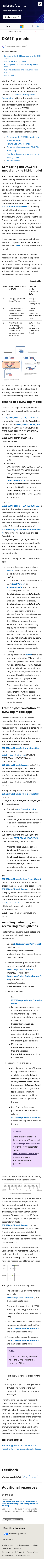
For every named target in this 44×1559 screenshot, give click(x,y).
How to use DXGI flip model (15, 61)
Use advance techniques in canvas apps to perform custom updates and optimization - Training (20, 1503)
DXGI (21, 31)
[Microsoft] (22, 26)
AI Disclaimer (7, 1545)
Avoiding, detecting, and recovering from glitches (21, 71)
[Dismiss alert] (40, 4)
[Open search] (32, 26)
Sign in (39, 26)
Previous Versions (23, 1545)
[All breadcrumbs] (4, 32)
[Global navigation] (2, 26)
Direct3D (12, 31)
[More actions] (40, 32)
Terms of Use (32, 1552)
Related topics (10, 75)
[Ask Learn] (36, 32)
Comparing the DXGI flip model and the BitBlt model (22, 57)
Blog (35, 1545)
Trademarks (7, 1555)
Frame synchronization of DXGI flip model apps (21, 65)
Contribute (6, 1549)
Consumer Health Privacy (12, 1552)
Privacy (16, 1549)
